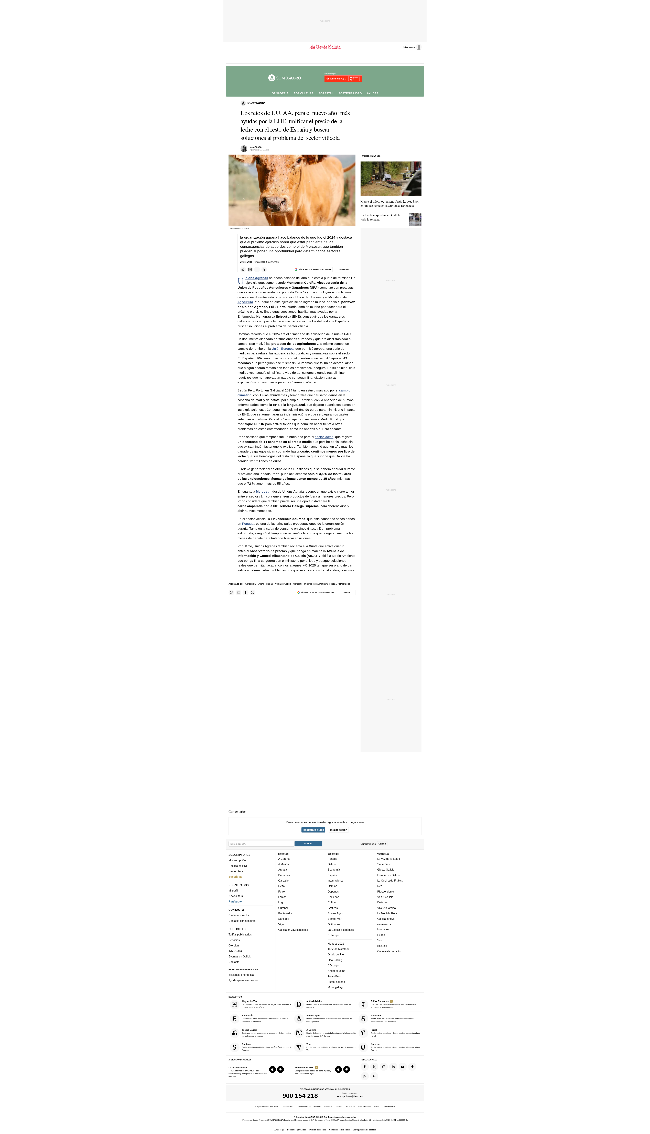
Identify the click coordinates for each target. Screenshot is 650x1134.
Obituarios (334, 924)
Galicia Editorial (388, 1107)
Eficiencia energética (241, 974)
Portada (332, 858)
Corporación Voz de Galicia (266, 1107)
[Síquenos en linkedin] (393, 1066)
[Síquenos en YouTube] (403, 1066)
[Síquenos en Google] (374, 1076)
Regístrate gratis (313, 829)
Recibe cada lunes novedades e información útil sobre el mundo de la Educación (265, 1018)
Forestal (326, 93)
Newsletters (236, 895)
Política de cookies (317, 1130)
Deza (281, 885)
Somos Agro (335, 913)
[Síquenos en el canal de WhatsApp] (365, 1076)
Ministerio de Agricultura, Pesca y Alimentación (327, 584)
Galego (382, 843)
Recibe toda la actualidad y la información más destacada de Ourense (395, 1047)
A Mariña (283, 864)
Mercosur (263, 491)
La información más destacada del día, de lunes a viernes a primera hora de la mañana (266, 1004)
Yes (379, 940)
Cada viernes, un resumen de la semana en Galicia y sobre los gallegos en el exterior (266, 1032)
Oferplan (234, 945)
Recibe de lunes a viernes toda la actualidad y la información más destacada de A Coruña (331, 1032)
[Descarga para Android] (280, 1069)
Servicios (234, 939)
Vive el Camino (386, 907)
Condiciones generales (339, 1130)
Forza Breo (334, 976)
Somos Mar (334, 918)
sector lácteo (324, 437)
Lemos (282, 896)
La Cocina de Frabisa (390, 880)
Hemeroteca (236, 871)
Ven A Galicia (385, 896)
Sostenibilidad (350, 93)
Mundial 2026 (336, 943)
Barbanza (284, 874)
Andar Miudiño (336, 970)
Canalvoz (338, 1107)
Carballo (283, 880)
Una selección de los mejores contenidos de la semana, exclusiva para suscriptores (393, 1004)
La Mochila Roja (387, 913)
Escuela (382, 945)
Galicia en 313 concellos (293, 929)
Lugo (281, 902)
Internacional (335, 880)
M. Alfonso (256, 147)
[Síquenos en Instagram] (384, 1066)
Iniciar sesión (338, 829)
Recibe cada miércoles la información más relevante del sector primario (329, 1018)
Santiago (283, 918)
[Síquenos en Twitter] (374, 1066)
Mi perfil (233, 890)
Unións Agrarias (256, 278)
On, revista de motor (389, 951)
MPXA (376, 1107)
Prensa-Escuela (364, 1107)
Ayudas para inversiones (243, 980)
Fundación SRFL (288, 1107)
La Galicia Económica (341, 929)
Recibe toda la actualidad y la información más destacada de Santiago (267, 1047)
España (332, 874)
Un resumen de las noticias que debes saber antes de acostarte (328, 1004)
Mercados (383, 929)
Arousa (282, 869)
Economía (334, 869)
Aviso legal (279, 1130)
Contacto (234, 961)
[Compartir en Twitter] (264, 269)
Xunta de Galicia (283, 584)
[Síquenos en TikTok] (412, 1066)
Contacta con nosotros (242, 920)
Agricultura (304, 93)
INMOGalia (235, 950)
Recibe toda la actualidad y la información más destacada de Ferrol (395, 1032)
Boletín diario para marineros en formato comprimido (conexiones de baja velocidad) (392, 1018)
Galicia (332, 864)
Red (379, 885)
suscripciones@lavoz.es (350, 1096)
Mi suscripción (237, 860)
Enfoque (382, 902)
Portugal (248, 523)
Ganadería (280, 93)
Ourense (283, 907)
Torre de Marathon (339, 949)
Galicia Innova (386, 918)
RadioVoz (317, 1107)
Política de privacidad (296, 1130)
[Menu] (230, 47)
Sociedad (333, 896)
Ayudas (372, 93)
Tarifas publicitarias (240, 934)
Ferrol (281, 891)
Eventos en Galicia (240, 956)
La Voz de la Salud (388, 858)
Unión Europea (283, 348)
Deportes (333, 891)
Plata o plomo (385, 891)
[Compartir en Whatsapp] (243, 269)
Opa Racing (335, 959)
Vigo (281, 924)
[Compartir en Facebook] (257, 269)
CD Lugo (333, 965)
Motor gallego (336, 987)
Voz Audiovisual (304, 1107)
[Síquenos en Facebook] (365, 1066)
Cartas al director (239, 915)
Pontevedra (285, 913)
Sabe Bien (383, 864)
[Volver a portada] (325, 47)
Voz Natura (350, 1107)
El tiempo (333, 935)
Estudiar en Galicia (388, 874)
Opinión (332, 885)
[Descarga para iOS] (272, 1069)
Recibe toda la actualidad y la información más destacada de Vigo (331, 1047)
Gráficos (333, 907)
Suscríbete (235, 876)
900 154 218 (300, 1095)
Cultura (332, 902)
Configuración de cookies (364, 1130)
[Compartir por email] (250, 269)
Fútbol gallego (336, 981)
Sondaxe (328, 1107)
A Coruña (284, 858)
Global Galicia (385, 869)
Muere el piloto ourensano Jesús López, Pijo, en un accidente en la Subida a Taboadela (390, 203)
